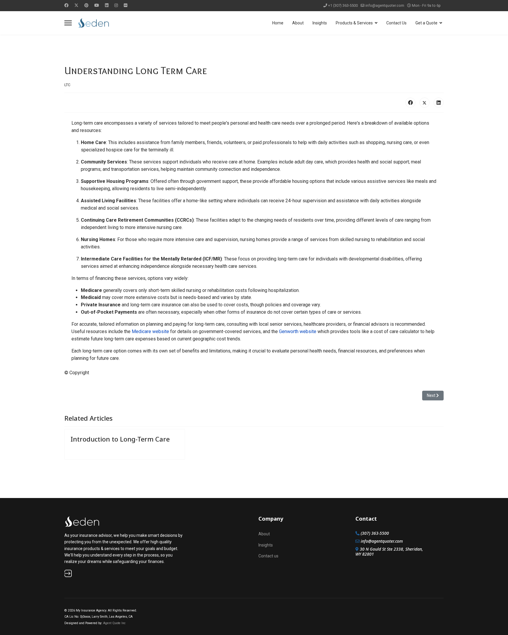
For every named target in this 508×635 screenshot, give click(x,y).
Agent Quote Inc (114, 623)
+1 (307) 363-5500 (343, 5)
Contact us (268, 556)
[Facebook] (66, 5)
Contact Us (396, 23)
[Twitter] (76, 5)
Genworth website (297, 331)
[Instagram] (116, 5)
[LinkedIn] (439, 103)
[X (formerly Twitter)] (425, 103)
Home (277, 23)
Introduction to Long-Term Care (120, 439)
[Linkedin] (106, 5)
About (298, 23)
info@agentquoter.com (384, 5)
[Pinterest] (86, 5)
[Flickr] (125, 5)
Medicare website (150, 331)
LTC (67, 85)
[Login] (124, 573)
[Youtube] (96, 5)
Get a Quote (426, 23)
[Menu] (68, 23)
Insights (320, 23)
